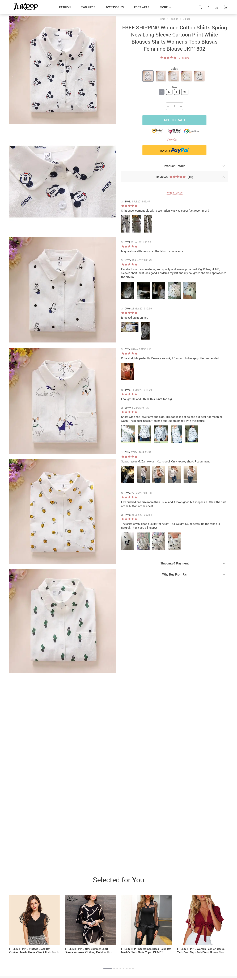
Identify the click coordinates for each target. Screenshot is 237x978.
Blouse (186, 18)
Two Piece (88, 7)
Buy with (165, 150)
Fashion (65, 7)
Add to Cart (174, 120)
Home (162, 18)
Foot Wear (141, 7)
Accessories (114, 7)
